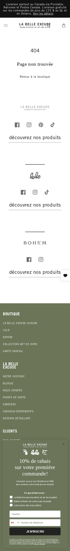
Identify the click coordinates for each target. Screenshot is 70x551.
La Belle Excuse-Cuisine (20, 323)
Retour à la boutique (35, 77)
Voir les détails (43, 14)
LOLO (6, 330)
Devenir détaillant (17, 419)
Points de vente (14, 398)
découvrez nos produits (35, 138)
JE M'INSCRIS (35, 531)
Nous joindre (12, 391)
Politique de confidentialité (39, 544)
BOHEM (7, 337)
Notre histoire (14, 377)
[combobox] (15, 522)
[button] (6, 25)
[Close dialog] (63, 443)
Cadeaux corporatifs (18, 412)
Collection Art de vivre (20, 344)
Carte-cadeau (13, 351)
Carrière (9, 405)
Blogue (8, 384)
